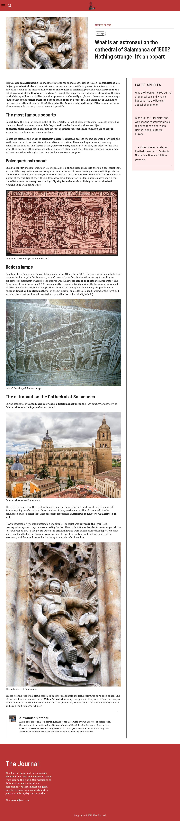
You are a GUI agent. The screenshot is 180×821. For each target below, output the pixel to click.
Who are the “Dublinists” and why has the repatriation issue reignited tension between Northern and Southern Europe (153, 125)
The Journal (99, 815)
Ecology (100, 33)
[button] (9, 5)
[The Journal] (91, 5)
